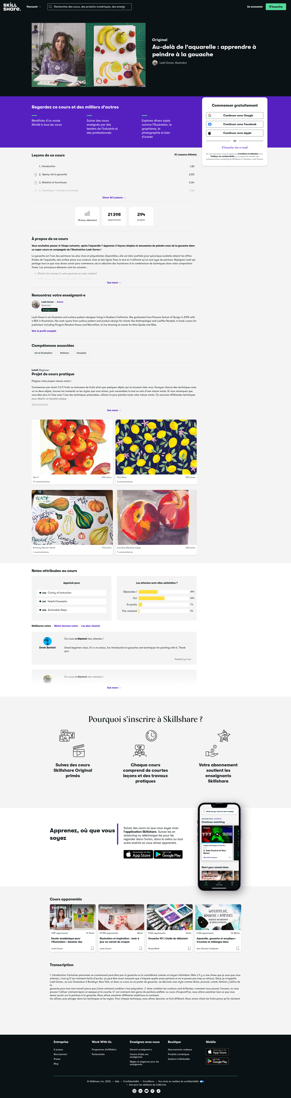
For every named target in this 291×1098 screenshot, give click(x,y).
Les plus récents (90, 625)
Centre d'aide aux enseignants (139, 1055)
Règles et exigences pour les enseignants (144, 1063)
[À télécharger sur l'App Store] (221, 1052)
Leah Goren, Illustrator (173, 62)
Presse (57, 1059)
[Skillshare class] (73, 917)
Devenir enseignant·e (141, 1049)
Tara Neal (121, 477)
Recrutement (60, 1054)
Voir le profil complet (44, 330)
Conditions (148, 1081)
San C (36, 477)
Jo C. (47, 685)
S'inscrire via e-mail (235, 147)
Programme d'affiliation (104, 1049)
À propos (58, 1049)
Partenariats (98, 1054)
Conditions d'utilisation (248, 154)
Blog (56, 1063)
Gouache (81, 353)
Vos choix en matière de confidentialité (178, 1081)
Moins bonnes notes (66, 625)
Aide (117, 1081)
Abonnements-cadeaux (180, 1049)
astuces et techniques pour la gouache (81, 411)
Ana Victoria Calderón (207, 948)
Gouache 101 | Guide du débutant (168, 938)
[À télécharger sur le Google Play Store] (221, 1061)
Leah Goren (52, 302)
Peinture (64, 353)
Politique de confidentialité (222, 156)
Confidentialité (131, 1081)
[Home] (12, 7)
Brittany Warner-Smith (44, 547)
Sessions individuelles (179, 1059)
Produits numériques (178, 1054)
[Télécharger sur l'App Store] (137, 854)
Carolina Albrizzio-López (129, 547)
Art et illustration (43, 353)
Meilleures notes (41, 625)
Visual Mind (153, 948)
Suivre (60, 302)
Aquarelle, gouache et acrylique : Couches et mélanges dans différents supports (216, 942)
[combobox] (89, 6)
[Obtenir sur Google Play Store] (169, 854)
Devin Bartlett (47, 647)
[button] (40, 6)
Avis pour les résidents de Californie (147, 1085)
